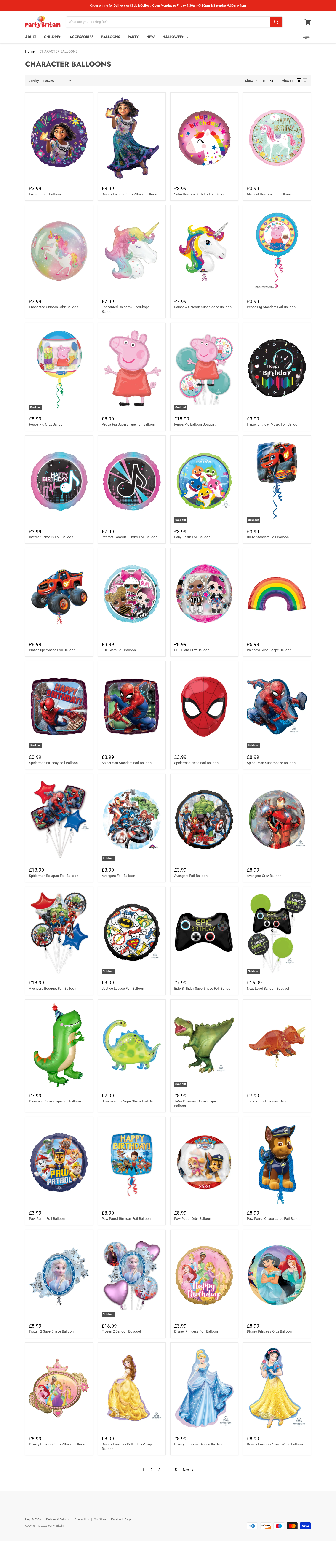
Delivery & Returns (58, 1519)
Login (305, 37)
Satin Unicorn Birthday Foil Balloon (200, 194)
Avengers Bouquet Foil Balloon (52, 988)
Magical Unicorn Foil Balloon (269, 194)
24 (258, 81)
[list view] (305, 80)
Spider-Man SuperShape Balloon (271, 763)
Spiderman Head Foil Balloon (196, 763)
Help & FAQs (33, 1519)
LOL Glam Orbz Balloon (191, 650)
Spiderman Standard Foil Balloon (127, 763)
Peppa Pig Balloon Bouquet (195, 424)
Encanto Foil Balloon (45, 194)
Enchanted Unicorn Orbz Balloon (53, 307)
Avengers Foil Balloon (118, 876)
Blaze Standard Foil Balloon (268, 537)
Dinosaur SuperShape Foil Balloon (55, 1101)
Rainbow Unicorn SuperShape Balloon (203, 307)
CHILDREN (53, 36)
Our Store (100, 1519)
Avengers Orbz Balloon (264, 876)
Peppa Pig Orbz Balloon (46, 424)
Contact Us (82, 1519)
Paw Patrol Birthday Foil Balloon (126, 1219)
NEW (150, 36)
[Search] (276, 22)
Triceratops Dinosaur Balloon (269, 1101)
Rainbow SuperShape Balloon (269, 650)
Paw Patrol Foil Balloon (47, 1219)
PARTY (133, 36)
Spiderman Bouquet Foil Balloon (53, 876)
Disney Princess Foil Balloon (196, 1331)
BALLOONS (110, 36)
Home (30, 52)
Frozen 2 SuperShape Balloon (51, 1331)
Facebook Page (121, 1519)
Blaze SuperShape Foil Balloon (52, 650)
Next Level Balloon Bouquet (268, 988)
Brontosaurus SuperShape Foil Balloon (131, 1101)
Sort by (34, 81)
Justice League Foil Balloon (123, 988)
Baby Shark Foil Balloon (192, 537)
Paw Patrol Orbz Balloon (192, 1219)
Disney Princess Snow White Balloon (275, 1444)
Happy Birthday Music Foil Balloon (273, 424)
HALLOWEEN (174, 36)
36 (264, 81)
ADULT (30, 36)
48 (271, 81)
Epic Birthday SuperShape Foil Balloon (203, 988)
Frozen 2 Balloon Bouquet (121, 1331)
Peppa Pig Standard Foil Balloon (271, 307)
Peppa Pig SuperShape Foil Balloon (128, 424)
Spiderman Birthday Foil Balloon (53, 763)
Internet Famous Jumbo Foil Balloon (129, 537)
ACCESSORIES (81, 36)
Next (187, 1470)
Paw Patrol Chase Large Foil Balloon (274, 1219)
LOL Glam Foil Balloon (119, 650)
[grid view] (299, 80)
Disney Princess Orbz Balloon (269, 1331)
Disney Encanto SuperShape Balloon (129, 194)
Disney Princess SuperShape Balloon (57, 1444)
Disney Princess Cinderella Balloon (200, 1444)
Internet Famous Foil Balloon (51, 537)
